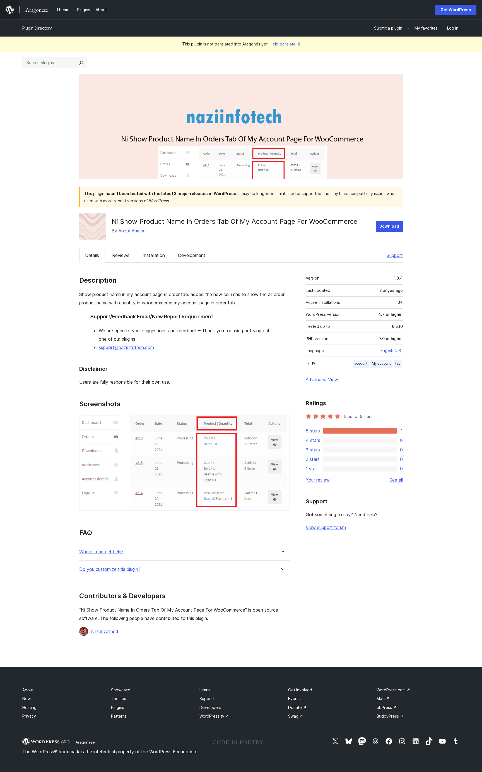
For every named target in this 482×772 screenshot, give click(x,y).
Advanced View (322, 379)
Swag (295, 716)
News (27, 698)
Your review (318, 480)
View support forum (326, 527)
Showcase (120, 689)
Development (191, 255)
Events (294, 698)
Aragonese (85, 742)
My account (381, 363)
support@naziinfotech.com (126, 347)
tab (398, 363)
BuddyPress (390, 716)
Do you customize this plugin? (109, 569)
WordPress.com (393, 689)
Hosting (29, 707)
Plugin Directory (37, 28)
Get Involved (300, 689)
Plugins (117, 707)
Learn (204, 689)
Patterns (119, 716)
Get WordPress (455, 9)
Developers (210, 707)
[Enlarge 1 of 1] (282, 421)
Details (92, 255)
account (360, 363)
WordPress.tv (214, 716)
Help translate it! (285, 44)
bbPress (387, 707)
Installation (154, 255)
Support (395, 255)
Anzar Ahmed (132, 231)
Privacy (29, 716)
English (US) (391, 350)
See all (396, 480)
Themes (118, 698)
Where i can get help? (101, 551)
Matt (383, 698)
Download (389, 226)
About (27, 689)
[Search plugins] (81, 62)
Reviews (120, 255)
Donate (297, 707)
